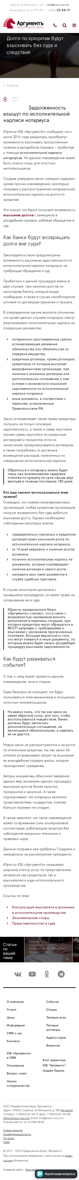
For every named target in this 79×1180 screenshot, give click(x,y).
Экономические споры (31, 918)
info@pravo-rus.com (58, 5)
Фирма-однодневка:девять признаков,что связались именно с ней (47, 947)
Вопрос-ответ (17, 1073)
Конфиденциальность (17, 1134)
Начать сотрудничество (18, 1083)
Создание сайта (12, 1169)
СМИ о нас (14, 1033)
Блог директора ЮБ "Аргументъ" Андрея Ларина (54, 1065)
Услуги (11, 1009)
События (12, 85)
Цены (11, 1017)
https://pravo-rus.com (16, 1118)
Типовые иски (56, 1017)
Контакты (13, 1041)
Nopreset (31, 1169)
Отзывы (51, 1009)
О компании (15, 1001)
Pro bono (8, 1138)
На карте (66, 1110)
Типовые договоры (53, 1027)
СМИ (6, 1142)
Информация (16, 1025)
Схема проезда (13, 1130)
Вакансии (53, 1045)
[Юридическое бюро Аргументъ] (23, 23)
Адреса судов (56, 1037)
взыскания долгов (18, 215)
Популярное (15, 1065)
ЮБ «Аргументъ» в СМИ (19, 1055)
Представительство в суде (33, 923)
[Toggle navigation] (74, 25)
